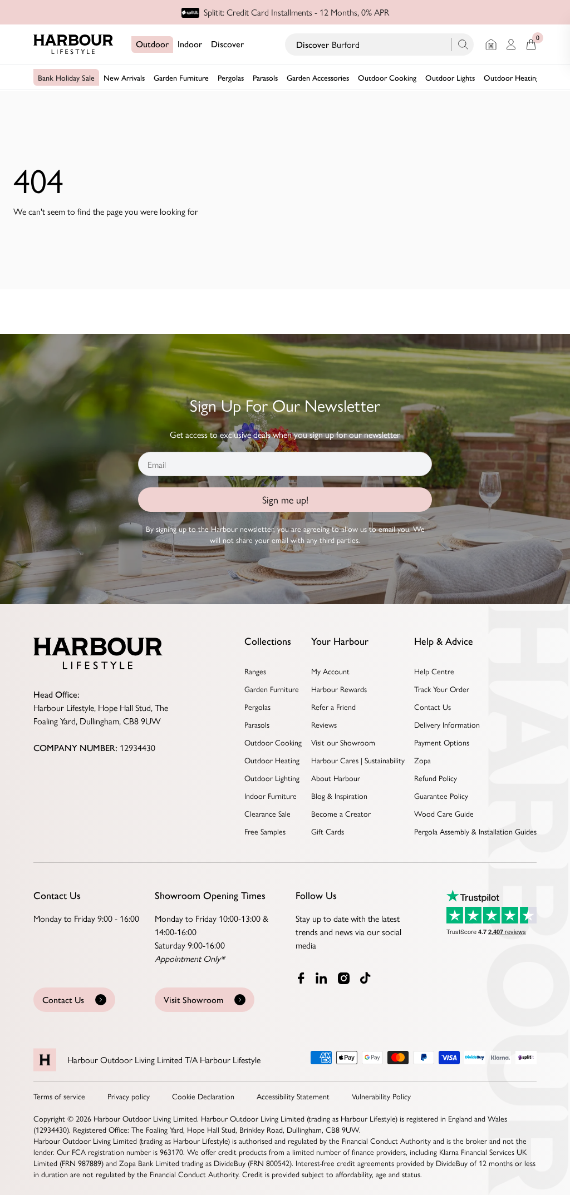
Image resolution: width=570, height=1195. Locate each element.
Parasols (265, 77)
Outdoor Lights (450, 77)
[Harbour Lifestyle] (73, 44)
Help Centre (434, 670)
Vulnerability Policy (381, 1096)
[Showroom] (491, 44)
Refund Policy (435, 777)
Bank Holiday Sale (66, 77)
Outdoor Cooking (387, 77)
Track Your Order (441, 688)
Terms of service (59, 1096)
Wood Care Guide (444, 813)
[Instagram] (344, 978)
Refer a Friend (333, 706)
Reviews (324, 724)
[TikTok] (368, 978)
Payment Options (441, 742)
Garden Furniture (181, 77)
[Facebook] (301, 978)
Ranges (255, 670)
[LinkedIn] (322, 978)
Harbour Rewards (339, 688)
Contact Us (432, 706)
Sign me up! (285, 499)
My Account (330, 670)
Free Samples (265, 831)
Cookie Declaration (203, 1096)
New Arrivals (124, 77)
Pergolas (231, 77)
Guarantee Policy (441, 795)
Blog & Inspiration (339, 795)
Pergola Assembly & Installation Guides (475, 831)
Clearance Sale (267, 813)
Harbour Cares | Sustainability (358, 760)
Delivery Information (447, 724)
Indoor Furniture (270, 795)
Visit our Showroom (343, 742)
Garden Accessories (318, 77)
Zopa (422, 760)
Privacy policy (128, 1096)
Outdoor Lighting (271, 777)
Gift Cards (327, 831)
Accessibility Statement (293, 1096)
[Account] (511, 44)
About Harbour (335, 777)
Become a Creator (341, 813)
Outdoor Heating (511, 77)
